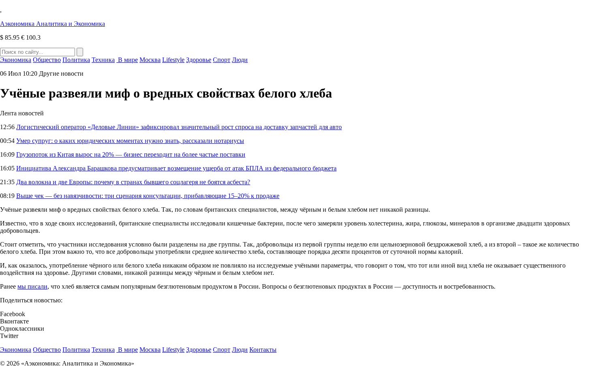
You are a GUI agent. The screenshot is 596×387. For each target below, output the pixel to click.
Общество (47, 59)
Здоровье (198, 59)
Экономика (15, 59)
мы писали (32, 286)
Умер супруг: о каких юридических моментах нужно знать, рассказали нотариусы (130, 140)
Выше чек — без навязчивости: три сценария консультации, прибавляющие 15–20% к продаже (147, 195)
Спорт (221, 59)
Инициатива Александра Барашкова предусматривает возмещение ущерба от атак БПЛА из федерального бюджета (176, 168)
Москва (150, 59)
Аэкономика (52, 23)
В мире (127, 59)
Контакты (263, 349)
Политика (76, 59)
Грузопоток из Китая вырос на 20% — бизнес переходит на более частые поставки (130, 154)
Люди (240, 59)
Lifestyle (173, 59)
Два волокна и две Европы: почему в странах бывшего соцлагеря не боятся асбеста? (133, 182)
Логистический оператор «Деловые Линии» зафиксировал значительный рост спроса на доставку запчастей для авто (179, 126)
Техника (103, 59)
